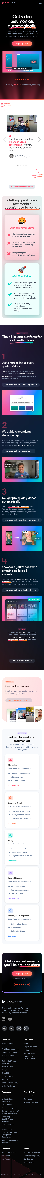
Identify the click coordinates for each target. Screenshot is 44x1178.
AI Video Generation (10, 1049)
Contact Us (28, 1159)
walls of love (30, 579)
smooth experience (25, 445)
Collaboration (7, 1076)
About (26, 1149)
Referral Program (9, 1108)
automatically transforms (18, 507)
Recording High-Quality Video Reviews (8, 1119)
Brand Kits (6, 1073)
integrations (13, 640)
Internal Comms (30, 1053)
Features (6, 1040)
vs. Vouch (6, 1159)
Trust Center (29, 1162)
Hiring (26, 1050)
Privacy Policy (22, 1174)
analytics (23, 640)
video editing (16, 637)
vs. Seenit (6, 1156)
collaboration (28, 637)
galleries (20, 579)
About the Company (32, 1152)
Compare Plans (30, 1096)
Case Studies (7, 1096)
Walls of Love (7, 1067)
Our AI (4, 371)
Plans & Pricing (30, 1092)
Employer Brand (30, 1047)
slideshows (6, 582)
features (22, 632)
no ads (28, 584)
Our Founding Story (32, 1156)
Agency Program (31, 1102)
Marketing (28, 1043)
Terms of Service (35, 1174)
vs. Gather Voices (9, 1152)
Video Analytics (8, 1086)
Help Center (7, 1105)
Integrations (7, 1079)
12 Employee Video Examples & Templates (10, 1134)
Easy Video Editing (9, 1052)
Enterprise (28, 1099)
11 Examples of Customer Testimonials (8, 1126)
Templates (6, 1070)
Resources (6, 1092)
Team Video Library (10, 1083)
